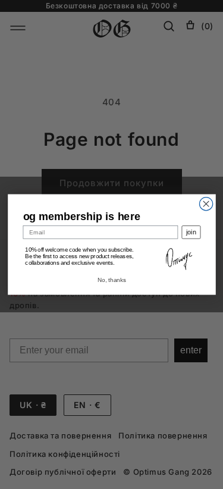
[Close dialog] (205, 204)
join (191, 232)
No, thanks (111, 280)
